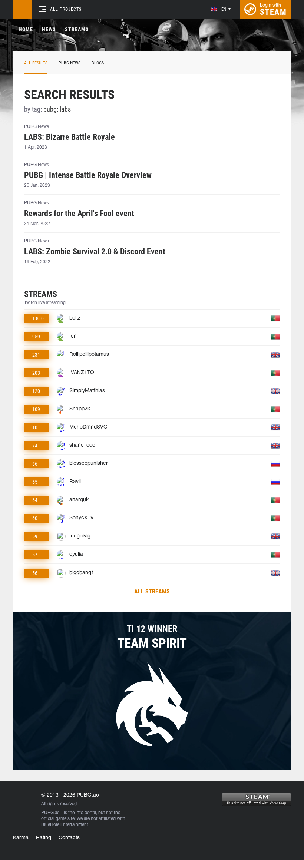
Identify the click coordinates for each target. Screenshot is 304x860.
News (49, 29)
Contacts (69, 838)
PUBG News (69, 63)
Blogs (98, 63)
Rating (43, 838)
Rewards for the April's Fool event (79, 213)
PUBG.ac (50, 813)
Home (26, 29)
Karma (21, 838)
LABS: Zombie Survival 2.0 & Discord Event (94, 251)
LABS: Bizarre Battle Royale (69, 137)
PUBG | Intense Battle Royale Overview (88, 175)
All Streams (152, 591)
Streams (77, 29)
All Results (35, 63)
